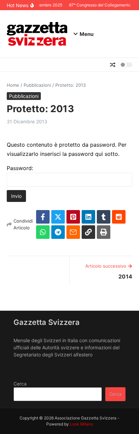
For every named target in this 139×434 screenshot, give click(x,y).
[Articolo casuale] (112, 64)
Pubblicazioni (37, 85)
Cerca (20, 384)
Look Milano (81, 424)
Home (13, 85)
